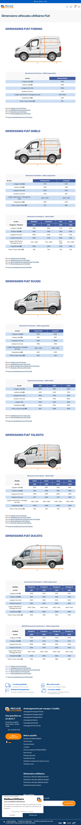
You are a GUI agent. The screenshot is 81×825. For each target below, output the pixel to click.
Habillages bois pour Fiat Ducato (21, 668)
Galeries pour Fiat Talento (19, 516)
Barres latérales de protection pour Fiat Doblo (25, 262)
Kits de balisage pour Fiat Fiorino (21, 113)
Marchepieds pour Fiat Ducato (20, 671)
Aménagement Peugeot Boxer (33, 717)
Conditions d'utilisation (25, 821)
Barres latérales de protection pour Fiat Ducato (25, 670)
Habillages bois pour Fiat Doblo (20, 260)
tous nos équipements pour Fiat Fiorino (20, 117)
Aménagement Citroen (31, 720)
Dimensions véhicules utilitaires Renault (36, 777)
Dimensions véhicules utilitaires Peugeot (36, 779)
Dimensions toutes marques (32, 785)
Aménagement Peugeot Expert (33, 714)
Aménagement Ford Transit (32, 726)
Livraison (26, 747)
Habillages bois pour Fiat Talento (21, 517)
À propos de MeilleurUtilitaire (32, 738)
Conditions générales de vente (43, 821)
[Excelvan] (10, 742)
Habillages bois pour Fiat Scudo (20, 364)
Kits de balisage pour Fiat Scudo (21, 417)
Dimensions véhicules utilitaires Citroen (36, 782)
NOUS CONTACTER (13, 736)
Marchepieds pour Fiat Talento (20, 521)
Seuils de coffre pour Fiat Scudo (21, 368)
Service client (28, 741)
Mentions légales (10, 821)
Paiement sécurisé (29, 755)
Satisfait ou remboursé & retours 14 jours (36, 761)
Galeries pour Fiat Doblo (18, 258)
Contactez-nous (29, 764)
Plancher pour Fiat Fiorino (19, 112)
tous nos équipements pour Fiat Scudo (20, 371)
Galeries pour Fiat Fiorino (18, 108)
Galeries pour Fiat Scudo (18, 362)
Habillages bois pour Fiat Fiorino (20, 110)
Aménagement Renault (31, 723)
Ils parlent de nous (29, 758)
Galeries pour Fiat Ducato (19, 666)
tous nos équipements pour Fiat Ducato (20, 677)
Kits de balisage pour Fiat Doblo (20, 264)
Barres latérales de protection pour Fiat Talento (25, 519)
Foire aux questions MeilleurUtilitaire (35, 750)
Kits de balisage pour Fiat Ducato (21, 673)
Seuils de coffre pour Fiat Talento (21, 523)
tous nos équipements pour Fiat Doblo (20, 267)
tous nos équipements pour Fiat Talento (20, 526)
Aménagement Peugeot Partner (33, 711)
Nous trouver (28, 752)
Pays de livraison (29, 744)
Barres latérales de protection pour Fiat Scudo (25, 366)
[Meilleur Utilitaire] (6, 742)
